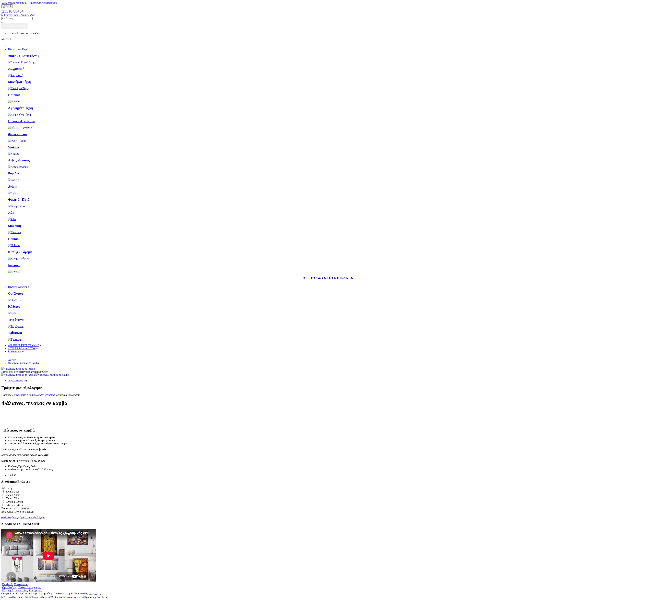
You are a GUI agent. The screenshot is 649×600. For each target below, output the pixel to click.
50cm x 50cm (12, 495)
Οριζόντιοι (15, 293)
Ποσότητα (6, 508)
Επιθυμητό (7, 511)
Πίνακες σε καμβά (23, 511)
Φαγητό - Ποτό (18, 199)
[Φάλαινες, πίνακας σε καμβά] (18, 368)
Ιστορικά (14, 265)
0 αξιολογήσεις (9, 517)
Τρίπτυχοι (15, 332)
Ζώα (11, 212)
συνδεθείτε (20, 394)
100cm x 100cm (14, 501)
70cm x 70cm (12, 498)
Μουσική (14, 225)
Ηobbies (13, 239)
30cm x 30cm (12, 491)
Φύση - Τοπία (17, 134)
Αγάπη (12, 186)
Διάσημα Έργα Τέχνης (23, 55)
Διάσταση (6, 488)
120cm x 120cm (14, 505)
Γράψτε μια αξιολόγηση (32, 517)
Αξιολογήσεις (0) (17, 380)
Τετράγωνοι (16, 319)
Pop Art (13, 173)
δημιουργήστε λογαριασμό (43, 394)
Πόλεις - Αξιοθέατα (21, 121)
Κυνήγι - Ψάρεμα (20, 252)
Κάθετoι (14, 306)
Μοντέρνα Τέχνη (19, 81)
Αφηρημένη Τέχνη (20, 108)
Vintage (13, 147)
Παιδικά (14, 95)
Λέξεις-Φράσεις (19, 160)
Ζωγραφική (16, 68)
